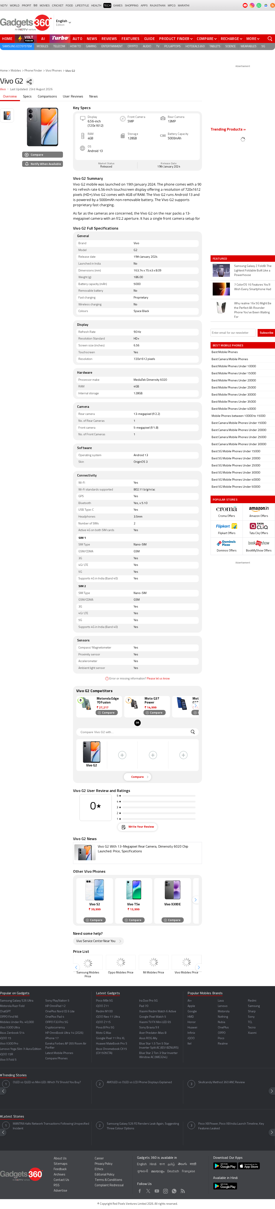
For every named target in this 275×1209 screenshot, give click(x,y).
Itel (189, 1043)
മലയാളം (157, 1171)
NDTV (4, 5)
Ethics (99, 1169)
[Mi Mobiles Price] (153, 962)
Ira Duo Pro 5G (148, 1000)
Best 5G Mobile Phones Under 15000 (236, 451)
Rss (182, 1190)
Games (117, 5)
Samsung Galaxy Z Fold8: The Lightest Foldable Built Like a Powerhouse (253, 271)
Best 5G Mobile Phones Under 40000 (236, 479)
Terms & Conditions (108, 1180)
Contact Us (61, 1180)
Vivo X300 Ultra (10, 1027)
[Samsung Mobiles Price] (88, 962)
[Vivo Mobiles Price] (186, 962)
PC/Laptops (172, 46)
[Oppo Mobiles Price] (121, 962)
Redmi (252, 1000)
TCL (250, 1022)
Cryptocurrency (55, 1027)
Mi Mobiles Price (153, 972)
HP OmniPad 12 (55, 1006)
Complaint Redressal (109, 1185)
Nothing (223, 1017)
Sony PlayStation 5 (57, 1000)
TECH (107, 5)
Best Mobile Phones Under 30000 (234, 394)
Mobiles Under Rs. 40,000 (17, 1022)
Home (7, 38)
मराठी (193, 1164)
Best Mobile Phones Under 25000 (234, 387)
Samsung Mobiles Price (87, 974)
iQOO (191, 1038)
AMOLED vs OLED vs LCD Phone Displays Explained (139, 1082)
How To (75, 46)
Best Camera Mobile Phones (230, 359)
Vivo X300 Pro (9, 1043)
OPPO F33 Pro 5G (56, 1022)
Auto (77, 38)
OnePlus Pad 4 (54, 1017)
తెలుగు (182, 1164)
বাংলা (162, 1164)
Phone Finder (33, 70)
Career (99, 1158)
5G (263, 46)
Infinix (191, 1033)
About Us (60, 1158)
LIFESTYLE (82, 5)
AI (43, 38)
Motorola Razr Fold (12, 1006)
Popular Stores (225, 499)
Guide (149, 38)
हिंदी (35, 5)
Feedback (60, 1169)
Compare (205, 38)
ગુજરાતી (142, 1171)
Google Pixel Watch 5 (152, 1017)
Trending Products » (228, 130)
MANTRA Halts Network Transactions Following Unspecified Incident (51, 1126)
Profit (26, 5)
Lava (221, 1000)
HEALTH (96, 5)
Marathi (183, 5)
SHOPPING (131, 5)
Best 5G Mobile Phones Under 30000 (236, 472)
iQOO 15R (6, 1054)
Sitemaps (60, 1164)
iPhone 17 (52, 1038)
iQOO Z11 (102, 1006)
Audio (147, 46)
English (142, 1164)
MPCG (172, 5)
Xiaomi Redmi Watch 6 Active (157, 1011)
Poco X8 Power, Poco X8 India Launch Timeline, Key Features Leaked (231, 1126)
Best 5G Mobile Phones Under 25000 (236, 465)
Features (131, 38)
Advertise (60, 1190)
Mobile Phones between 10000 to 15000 (238, 416)
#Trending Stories (13, 1075)
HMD (191, 1017)
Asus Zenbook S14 (12, 1033)
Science (230, 46)
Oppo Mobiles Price (120, 972)
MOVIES (45, 5)
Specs (27, 96)
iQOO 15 (5, 1038)
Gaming (91, 46)
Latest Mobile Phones (59, 1053)
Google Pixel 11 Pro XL (110, 1038)
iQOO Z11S (103, 1022)
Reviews (109, 38)
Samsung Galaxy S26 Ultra (16, 1000)
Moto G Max (103, 1033)
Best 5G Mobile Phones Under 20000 (236, 458)
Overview (10, 96)
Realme (223, 1043)
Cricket (57, 5)
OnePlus (223, 1027)
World (15, 5)
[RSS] (272, 5)
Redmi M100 (104, 1011)
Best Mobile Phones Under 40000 (234, 409)
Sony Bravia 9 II (149, 1027)
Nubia (221, 1022)
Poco (221, 1038)
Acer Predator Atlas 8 (152, 1033)
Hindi (153, 1164)
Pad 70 (143, 1006)
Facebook (139, 1190)
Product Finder (174, 38)
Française (188, 1171)
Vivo (3, 89)
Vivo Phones (54, 70)
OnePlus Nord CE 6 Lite (60, 1011)
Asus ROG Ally (148, 1038)
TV (157, 46)
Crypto (133, 46)
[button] (195, 706)
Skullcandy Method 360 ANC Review (221, 1082)
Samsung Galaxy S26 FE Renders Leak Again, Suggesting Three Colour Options (143, 1126)
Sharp (252, 1011)
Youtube (157, 1190)
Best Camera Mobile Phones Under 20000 (239, 430)
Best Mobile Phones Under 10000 (234, 366)
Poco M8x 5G (104, 1000)
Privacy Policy (103, 1164)
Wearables (249, 46)
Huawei (192, 1027)
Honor (192, 1022)
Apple (191, 1006)
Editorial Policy (104, 1174)
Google (192, 1011)
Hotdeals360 (195, 46)
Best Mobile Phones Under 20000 (234, 380)
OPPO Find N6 (9, 1017)
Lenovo (223, 1006)
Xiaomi (252, 1033)
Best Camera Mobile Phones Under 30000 (239, 444)
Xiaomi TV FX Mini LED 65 (155, 1022)
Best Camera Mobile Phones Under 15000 (239, 423)
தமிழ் (171, 1164)
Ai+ (190, 1000)
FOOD (69, 5)
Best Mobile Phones (225, 352)
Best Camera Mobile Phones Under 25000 (239, 437)
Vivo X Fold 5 (8, 1059)
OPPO (222, 1033)
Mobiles (42, 46)
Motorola (223, 1011)
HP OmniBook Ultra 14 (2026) (64, 1033)
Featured (220, 258)
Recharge (230, 38)
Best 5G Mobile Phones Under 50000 (236, 487)
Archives (59, 1174)
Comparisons (47, 96)
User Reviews (73, 96)
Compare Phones (56, 1058)
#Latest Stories (12, 1116)
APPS (144, 5)
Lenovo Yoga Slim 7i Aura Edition (20, 1049)
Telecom (59, 46)
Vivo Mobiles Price (186, 972)
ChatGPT (5, 1011)
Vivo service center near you (95, 941)
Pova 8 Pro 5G (105, 1027)
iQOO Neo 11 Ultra (108, 1017)
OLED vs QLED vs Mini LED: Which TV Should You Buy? (47, 1082)
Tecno (252, 1027)
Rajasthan (157, 5)
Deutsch (173, 1171)
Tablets (214, 46)
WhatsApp (174, 1190)
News (92, 38)
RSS (57, 1185)
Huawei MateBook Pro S (111, 1043)
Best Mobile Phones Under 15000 (234, 373)
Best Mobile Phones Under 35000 (234, 402)
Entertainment (112, 46)
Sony (251, 1017)
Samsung (254, 1006)
